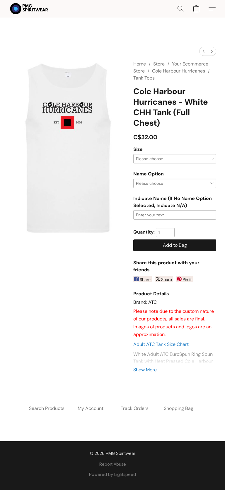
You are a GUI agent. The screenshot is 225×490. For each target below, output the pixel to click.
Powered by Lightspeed (112, 474)
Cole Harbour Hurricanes (178, 71)
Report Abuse (112, 464)
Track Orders (135, 408)
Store (159, 64)
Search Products (46, 408)
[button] (29, 9)
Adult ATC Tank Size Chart (161, 344)
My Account (90, 408)
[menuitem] (204, 51)
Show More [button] (145, 370)
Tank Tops (144, 78)
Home (139, 64)
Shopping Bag (178, 408)
